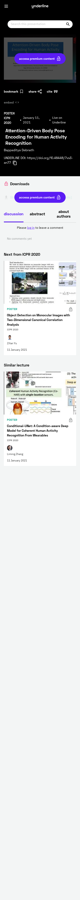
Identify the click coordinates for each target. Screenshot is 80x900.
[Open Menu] (6, 6)
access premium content (37, 58)
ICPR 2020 (31, 254)
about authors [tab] (64, 213)
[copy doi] (17, 163)
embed (9, 102)
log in (31, 228)
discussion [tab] (13, 213)
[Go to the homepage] (40, 6)
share (33, 91)
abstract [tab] (37, 213)
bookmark (11, 91)
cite (49, 91)
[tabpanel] (40, 233)
